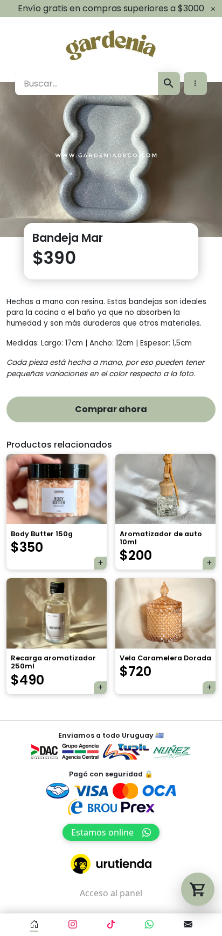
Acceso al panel (111, 893)
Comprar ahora (111, 409)
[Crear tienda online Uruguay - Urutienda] (111, 864)
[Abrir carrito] (197, 889)
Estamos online (102, 832)
